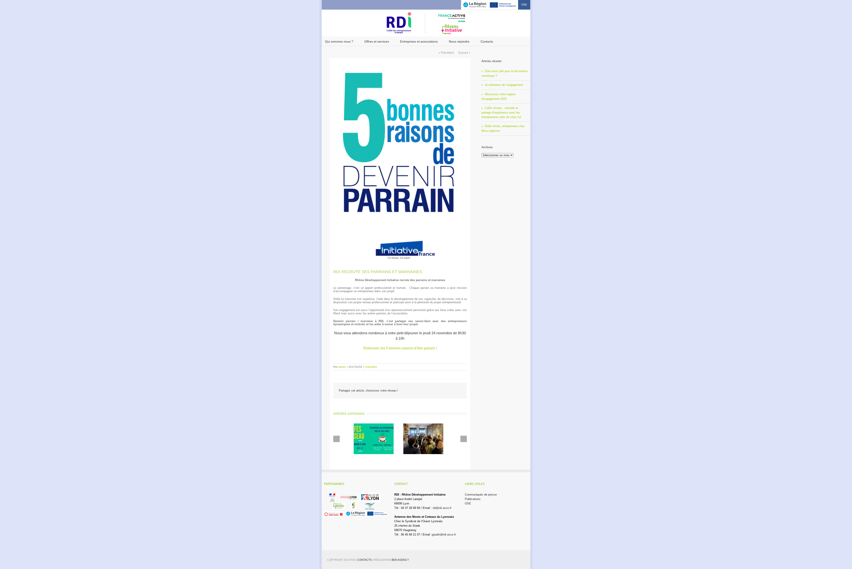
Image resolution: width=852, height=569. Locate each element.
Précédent (447, 52)
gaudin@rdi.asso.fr (444, 534)
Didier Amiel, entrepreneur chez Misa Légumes (503, 128)
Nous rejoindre (459, 41)
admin (342, 366)
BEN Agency (400, 559)
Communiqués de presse (481, 494)
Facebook (326, 4)
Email (458, 390)
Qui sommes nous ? (339, 41)
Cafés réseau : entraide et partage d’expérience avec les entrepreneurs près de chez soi (501, 112)
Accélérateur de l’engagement (504, 85)
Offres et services (376, 41)
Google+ (348, 4)
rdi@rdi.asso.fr (442, 508)
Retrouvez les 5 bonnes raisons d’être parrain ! (400, 348)
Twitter (332, 4)
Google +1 (447, 391)
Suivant (463, 52)
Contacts (487, 41)
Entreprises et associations (419, 41)
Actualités (371, 366)
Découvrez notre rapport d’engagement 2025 (498, 96)
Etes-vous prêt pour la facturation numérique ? (504, 73)
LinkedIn (340, 3)
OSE (524, 4)
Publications (473, 499)
